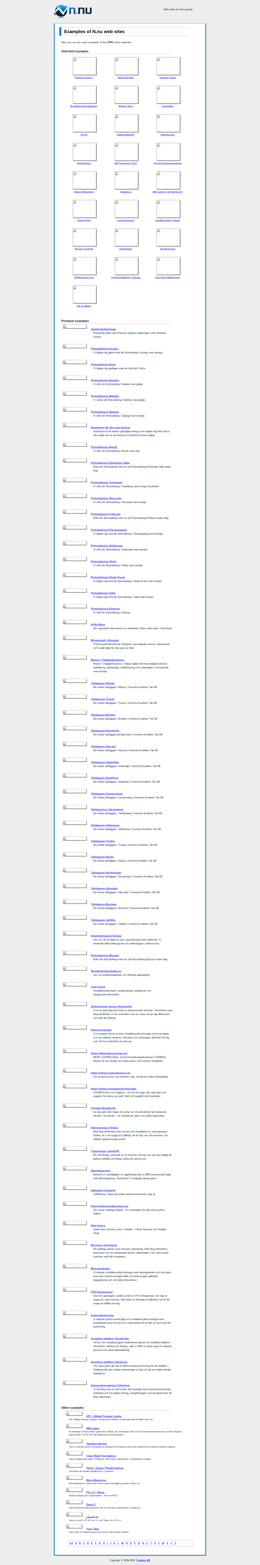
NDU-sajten (92, 1428)
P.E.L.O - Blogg (95, 1492)
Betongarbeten (100, 1268)
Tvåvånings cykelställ (105, 1151)
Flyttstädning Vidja (103, 593)
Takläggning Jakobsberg (107, 809)
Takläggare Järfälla (103, 920)
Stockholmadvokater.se (106, 971)
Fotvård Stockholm (103, 1108)
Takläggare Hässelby (104, 888)
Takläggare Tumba (103, 841)
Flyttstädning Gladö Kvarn (108, 577)
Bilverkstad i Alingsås (105, 640)
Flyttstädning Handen (105, 380)
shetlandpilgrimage (103, 329)
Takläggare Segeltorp (104, 777)
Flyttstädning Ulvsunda (106, 498)
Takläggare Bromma (103, 904)
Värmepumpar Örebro (104, 1127)
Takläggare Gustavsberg (107, 793)
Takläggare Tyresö (103, 699)
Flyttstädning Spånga (105, 411)
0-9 (71, 1543)
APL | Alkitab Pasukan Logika (103, 1416)
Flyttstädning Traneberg (106, 482)
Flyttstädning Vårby (103, 561)
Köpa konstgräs (101, 1029)
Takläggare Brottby (103, 714)
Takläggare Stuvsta (103, 746)
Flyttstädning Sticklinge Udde (110, 462)
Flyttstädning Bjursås (105, 955)
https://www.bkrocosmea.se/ (109, 1053)
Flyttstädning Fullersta (105, 514)
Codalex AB (143, 1560)
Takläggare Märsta (103, 683)
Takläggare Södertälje (105, 762)
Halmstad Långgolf (103, 1190)
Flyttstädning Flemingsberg (109, 529)
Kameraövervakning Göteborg (110, 1385)
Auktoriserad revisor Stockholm (111, 1006)
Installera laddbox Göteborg (109, 1361)
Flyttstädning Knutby (105, 348)
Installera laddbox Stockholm (110, 1338)
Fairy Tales (92, 1529)
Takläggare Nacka (102, 856)
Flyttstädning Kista (103, 364)
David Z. (91, 1504)
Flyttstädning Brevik (104, 447)
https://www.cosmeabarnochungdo (113, 1088)
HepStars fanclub (96, 1443)
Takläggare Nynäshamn (106, 872)
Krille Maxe (98, 624)
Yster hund (98, 986)
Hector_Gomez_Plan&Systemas (105, 1468)
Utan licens (98, 1225)
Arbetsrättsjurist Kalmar (106, 935)
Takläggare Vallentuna (105, 825)
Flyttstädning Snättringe (107, 545)
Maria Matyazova (96, 1480)
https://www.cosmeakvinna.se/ (110, 1072)
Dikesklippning (100, 1170)
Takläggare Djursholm (105, 730)
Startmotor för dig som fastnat (110, 427)
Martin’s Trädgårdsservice (107, 659)
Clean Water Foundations (101, 1455)
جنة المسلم (92, 1516)
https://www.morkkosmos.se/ (109, 1206)
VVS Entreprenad (102, 1291)
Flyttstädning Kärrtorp (105, 608)
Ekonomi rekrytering (104, 1245)
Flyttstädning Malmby (105, 396)
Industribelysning (102, 1315)
